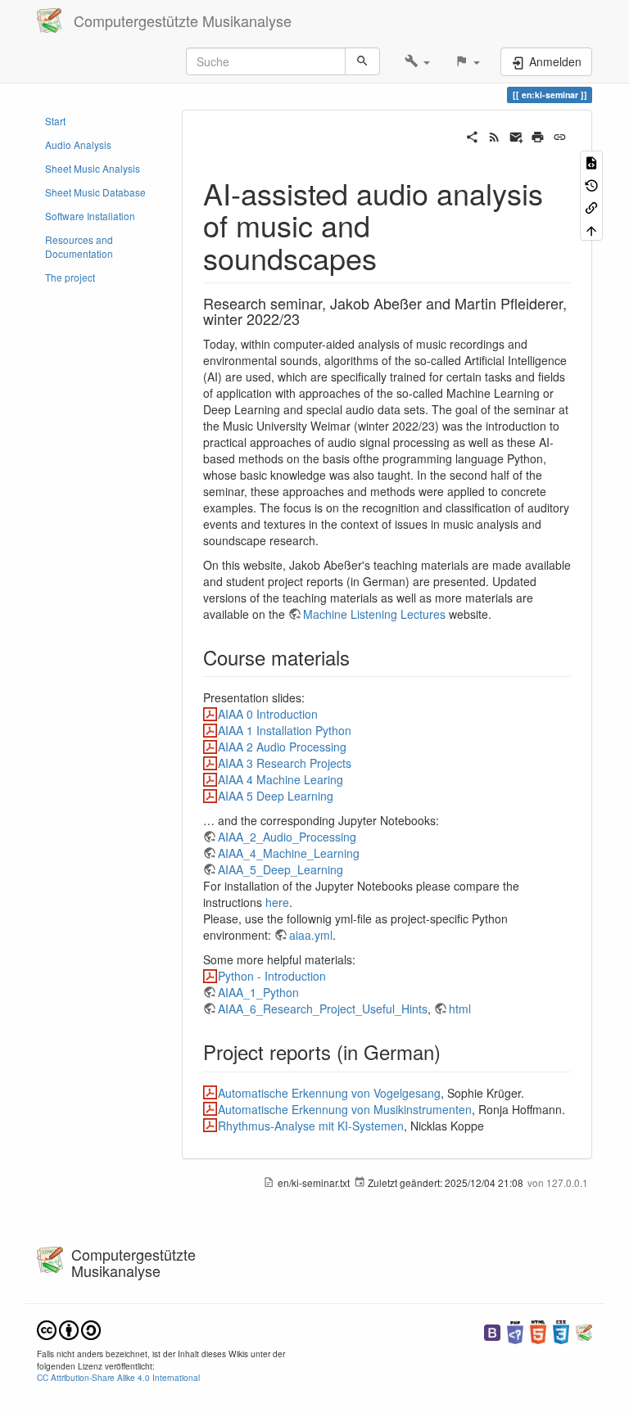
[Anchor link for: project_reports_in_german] (450, 1051)
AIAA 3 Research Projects (284, 763)
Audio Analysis (78, 144)
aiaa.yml (311, 935)
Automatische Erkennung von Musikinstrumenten (345, 1109)
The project (70, 277)
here (277, 902)
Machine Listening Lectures (374, 614)
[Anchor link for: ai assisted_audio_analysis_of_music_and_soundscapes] (392, 257)
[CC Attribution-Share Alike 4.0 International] (69, 1329)
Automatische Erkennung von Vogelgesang (329, 1093)
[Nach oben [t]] (591, 229)
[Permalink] (560, 135)
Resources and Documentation (79, 246)
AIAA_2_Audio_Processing (287, 836)
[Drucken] (538, 135)
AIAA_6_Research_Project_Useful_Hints (323, 1008)
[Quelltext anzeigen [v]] (591, 161)
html (460, 1008)
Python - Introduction (272, 976)
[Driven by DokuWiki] (584, 1331)
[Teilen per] (472, 135)
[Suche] (362, 61)
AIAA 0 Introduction (268, 714)
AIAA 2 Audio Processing (282, 746)
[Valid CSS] (561, 1331)
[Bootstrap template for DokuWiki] (492, 1331)
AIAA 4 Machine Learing (280, 779)
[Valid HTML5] (538, 1331)
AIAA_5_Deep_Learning (280, 869)
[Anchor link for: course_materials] (359, 657)
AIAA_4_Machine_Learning (289, 853)
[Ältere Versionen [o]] (591, 184)
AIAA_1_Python (258, 992)
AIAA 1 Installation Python (284, 730)
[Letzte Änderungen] (494, 135)
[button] (417, 61)
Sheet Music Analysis (92, 168)
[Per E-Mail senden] (516, 135)
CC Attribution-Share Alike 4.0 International (118, 1377)
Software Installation (90, 216)
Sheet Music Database (95, 192)
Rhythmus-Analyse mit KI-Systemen (311, 1125)
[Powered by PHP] (515, 1331)
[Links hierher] (591, 206)
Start (55, 121)
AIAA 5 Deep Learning (275, 795)
